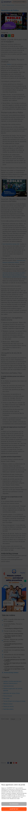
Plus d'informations (14, 804)
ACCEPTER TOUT (14, 809)
